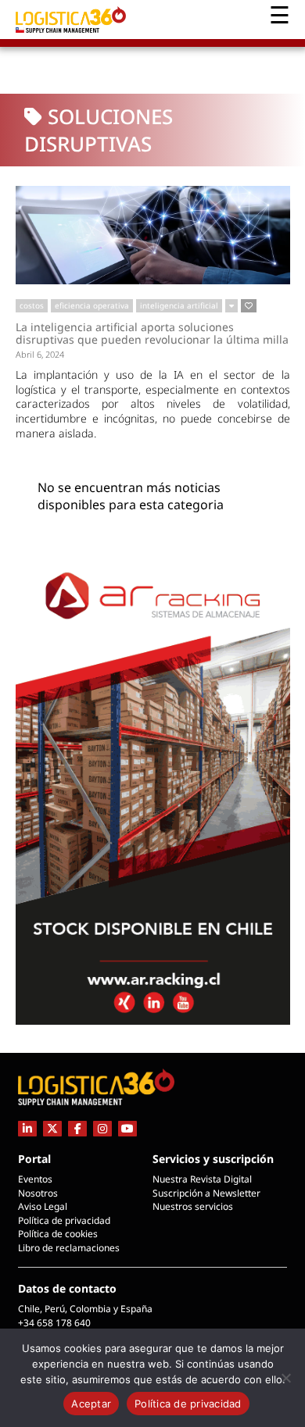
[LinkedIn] (27, 1128)
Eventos (35, 1179)
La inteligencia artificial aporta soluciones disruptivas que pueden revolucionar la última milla (152, 333)
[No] (285, 1378)
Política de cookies (58, 1233)
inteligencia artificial (179, 305)
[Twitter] (52, 1128)
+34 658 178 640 (54, 1322)
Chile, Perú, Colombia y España (85, 1308)
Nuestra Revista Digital (202, 1179)
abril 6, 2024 (40, 354)
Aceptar (91, 1403)
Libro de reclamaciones (69, 1247)
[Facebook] (77, 1128)
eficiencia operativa (92, 305)
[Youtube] (127, 1128)
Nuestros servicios (192, 1206)
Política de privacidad (64, 1220)
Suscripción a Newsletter (206, 1193)
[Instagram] (102, 1128)
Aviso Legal (42, 1206)
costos (32, 305)
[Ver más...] (231, 306)
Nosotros (38, 1193)
